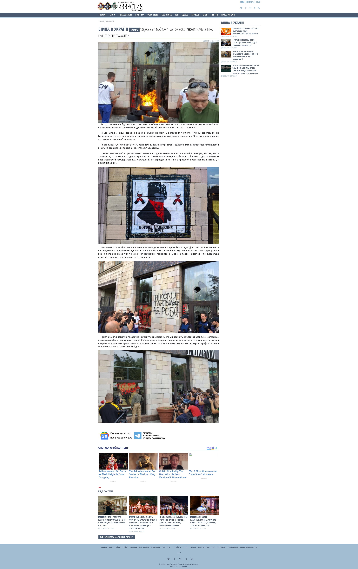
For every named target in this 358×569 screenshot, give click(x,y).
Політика (139, 14)
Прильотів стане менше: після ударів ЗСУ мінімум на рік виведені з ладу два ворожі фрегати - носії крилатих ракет (246, 69)
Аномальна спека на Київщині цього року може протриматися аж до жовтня (246, 31)
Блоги (112, 14)
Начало (104, 547)
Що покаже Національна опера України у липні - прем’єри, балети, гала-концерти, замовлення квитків (173, 521)
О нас (258, 2)
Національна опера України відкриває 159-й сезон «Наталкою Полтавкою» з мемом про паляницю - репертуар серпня (143, 523)
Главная (102, 14)
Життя (215, 14)
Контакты (250, 2)
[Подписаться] (116, 435)
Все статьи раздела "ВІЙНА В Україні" (116, 537)
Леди (242, 2)
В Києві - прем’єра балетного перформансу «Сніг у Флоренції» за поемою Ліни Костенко (111, 521)
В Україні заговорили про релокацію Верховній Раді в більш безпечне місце (245, 42)
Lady (213, 547)
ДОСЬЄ (185, 14)
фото (134, 30)
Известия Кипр (228, 14)
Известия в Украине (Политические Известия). (180, 564)
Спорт (205, 14)
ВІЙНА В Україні (125, 14)
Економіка (167, 14)
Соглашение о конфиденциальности (242, 547)
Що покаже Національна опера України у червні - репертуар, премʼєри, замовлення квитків (203, 521)
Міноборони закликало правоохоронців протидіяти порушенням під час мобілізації (245, 55)
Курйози (195, 14)
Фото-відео (152, 14)
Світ (177, 14)
